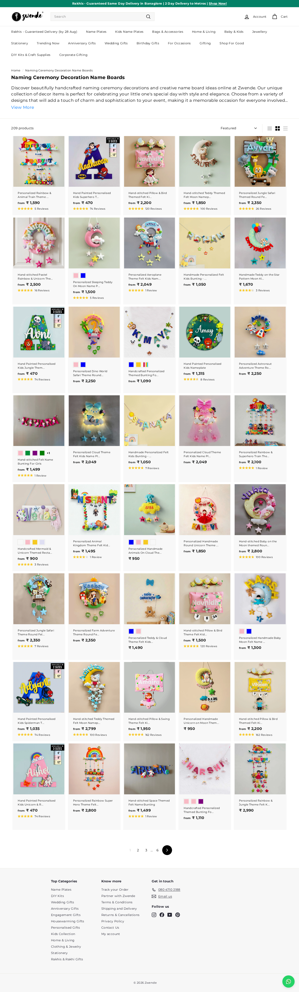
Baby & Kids (233, 32)
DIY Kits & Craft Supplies (30, 55)
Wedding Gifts (116, 43)
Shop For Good (232, 43)
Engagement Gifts (66, 915)
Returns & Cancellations (120, 915)
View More (22, 107)
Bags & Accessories (167, 32)
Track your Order (114, 890)
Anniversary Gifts (82, 43)
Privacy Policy (112, 921)
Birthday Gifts (148, 43)
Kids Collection (63, 934)
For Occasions (179, 43)
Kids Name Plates (129, 32)
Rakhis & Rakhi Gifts (67, 959)
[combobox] (103, 16)
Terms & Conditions (117, 902)
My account (110, 934)
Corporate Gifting (73, 55)
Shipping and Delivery (119, 909)
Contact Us (110, 928)
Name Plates (96, 32)
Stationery (19, 43)
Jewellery (259, 32)
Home (16, 70)
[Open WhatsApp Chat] (288, 981)
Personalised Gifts (65, 928)
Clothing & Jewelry (66, 947)
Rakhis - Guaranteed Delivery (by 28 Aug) (44, 32)
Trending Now (48, 43)
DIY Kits (57, 896)
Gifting (205, 43)
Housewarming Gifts (67, 921)
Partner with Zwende (118, 896)
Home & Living (204, 32)
